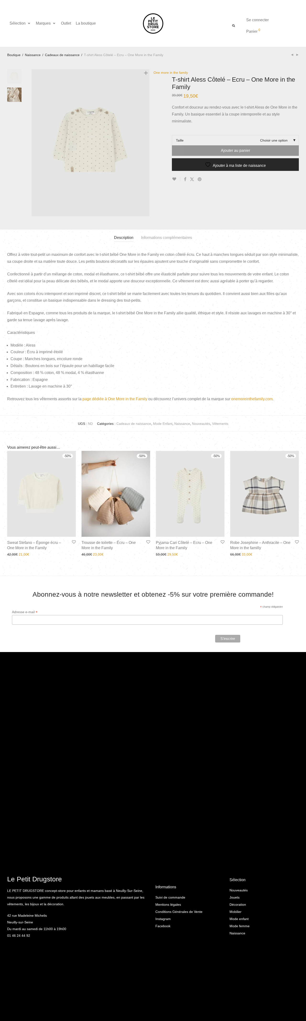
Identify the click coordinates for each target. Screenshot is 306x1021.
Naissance (33, 55)
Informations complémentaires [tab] (166, 238)
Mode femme (240, 926)
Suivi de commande (170, 897)
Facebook (162, 926)
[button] (20, 23)
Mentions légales (168, 904)
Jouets (235, 897)
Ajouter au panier (235, 150)
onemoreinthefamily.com (252, 399)
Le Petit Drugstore (34, 879)
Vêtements (220, 424)
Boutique (14, 55)
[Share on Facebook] (185, 179)
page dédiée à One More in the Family (114, 399)
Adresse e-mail (25, 612)
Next (146, 142)
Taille (180, 140)
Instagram (163, 919)
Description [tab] (123, 238)
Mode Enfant (162, 424)
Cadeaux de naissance (62, 55)
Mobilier (235, 912)
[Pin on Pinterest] (200, 179)
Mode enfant (239, 919)
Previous (34, 142)
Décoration (238, 904)
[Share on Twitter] (192, 179)
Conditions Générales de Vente (178, 912)
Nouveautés (201, 424)
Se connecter (257, 20)
